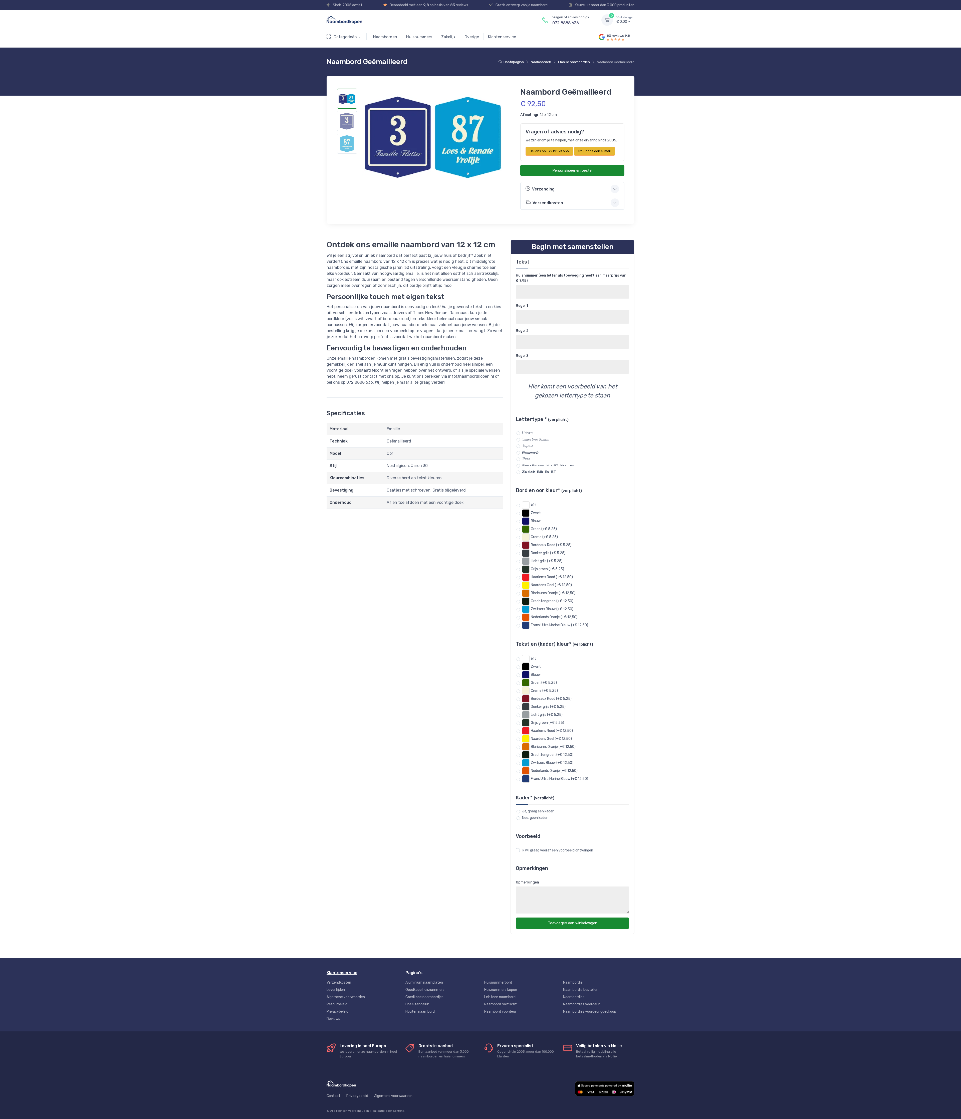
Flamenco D (530, 452)
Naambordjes (573, 997)
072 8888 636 (565, 23)
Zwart (536, 513)
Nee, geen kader (535, 818)
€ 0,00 (625, 20)
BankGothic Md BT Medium (548, 465)
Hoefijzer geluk (417, 1004)
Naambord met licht (500, 1004)
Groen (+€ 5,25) (544, 529)
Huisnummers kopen (500, 990)
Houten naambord (420, 1011)
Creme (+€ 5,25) (544, 537)
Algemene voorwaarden (346, 997)
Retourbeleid (337, 1004)
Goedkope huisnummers (424, 990)
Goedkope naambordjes (424, 997)
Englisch (527, 446)
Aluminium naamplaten (424, 982)
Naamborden (385, 37)
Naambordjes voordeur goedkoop (589, 1011)
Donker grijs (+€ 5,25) (548, 553)
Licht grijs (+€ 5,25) (547, 561)
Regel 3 (522, 356)
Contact (333, 1096)
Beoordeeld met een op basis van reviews (428, 5)
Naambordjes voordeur (581, 1004)
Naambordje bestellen (580, 990)
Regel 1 (522, 306)
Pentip (526, 459)
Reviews (333, 1019)
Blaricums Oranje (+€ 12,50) (553, 593)
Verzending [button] (543, 189)
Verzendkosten (339, 982)
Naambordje (573, 982)
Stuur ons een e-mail (594, 151)
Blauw (536, 521)
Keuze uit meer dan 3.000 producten (604, 5)
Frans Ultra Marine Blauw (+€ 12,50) (559, 625)
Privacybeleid (337, 1011)
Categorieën (345, 37)
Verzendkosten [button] (548, 202)
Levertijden (336, 990)
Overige (471, 37)
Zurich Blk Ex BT (539, 472)
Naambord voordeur (500, 1011)
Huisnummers (419, 37)
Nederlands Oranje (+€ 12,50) (554, 617)
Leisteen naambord (500, 997)
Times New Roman (535, 439)
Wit (533, 505)
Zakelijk (448, 37)
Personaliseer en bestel (572, 170)
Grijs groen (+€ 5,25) (547, 569)
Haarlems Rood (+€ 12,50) (552, 577)
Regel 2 (522, 331)
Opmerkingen (527, 882)
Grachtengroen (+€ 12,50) (552, 601)
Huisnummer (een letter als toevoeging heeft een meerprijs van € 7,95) (571, 278)
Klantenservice (502, 37)
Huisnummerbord (498, 982)
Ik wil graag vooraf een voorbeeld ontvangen (557, 850)
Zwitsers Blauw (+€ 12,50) (552, 609)
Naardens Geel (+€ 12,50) (551, 585)
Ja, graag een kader (538, 811)
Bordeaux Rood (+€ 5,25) (551, 545)
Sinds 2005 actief (347, 5)
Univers (527, 433)
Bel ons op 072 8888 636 (549, 151)
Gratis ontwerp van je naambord (521, 5)
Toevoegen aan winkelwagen (572, 923)
